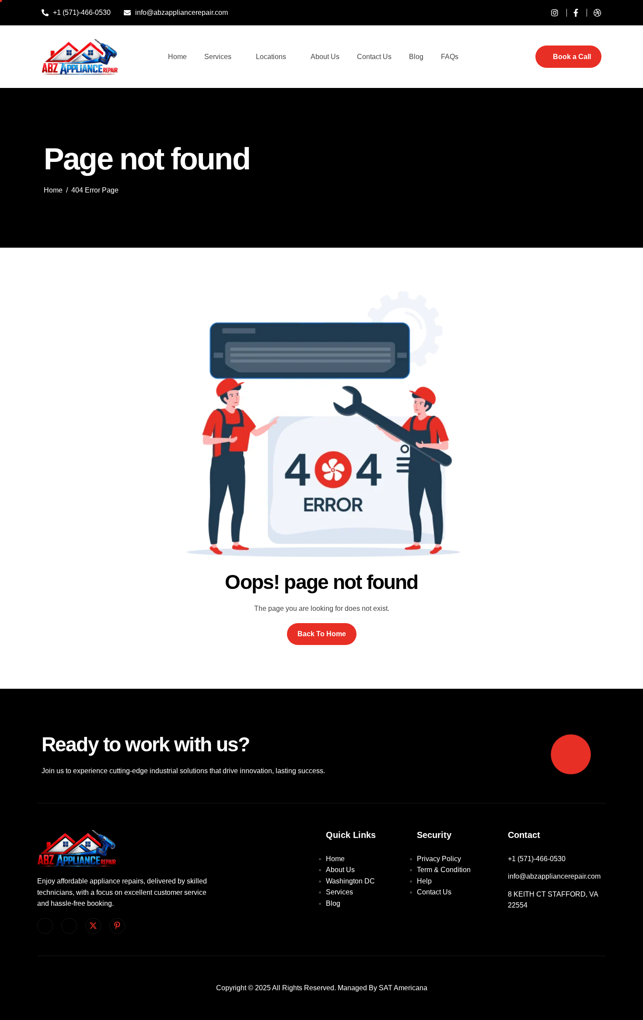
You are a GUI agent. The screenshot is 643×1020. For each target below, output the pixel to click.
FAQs (449, 56)
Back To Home (321, 634)
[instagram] (551, 13)
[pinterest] (117, 926)
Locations (271, 56)
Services (217, 56)
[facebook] (45, 926)
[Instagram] (69, 926)
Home (177, 56)
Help (424, 881)
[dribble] (594, 13)
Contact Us (374, 56)
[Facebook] (572, 13)
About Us (325, 56)
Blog (416, 56)
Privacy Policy (439, 858)
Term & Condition (444, 869)
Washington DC (350, 881)
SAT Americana (403, 988)
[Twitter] (93, 926)
